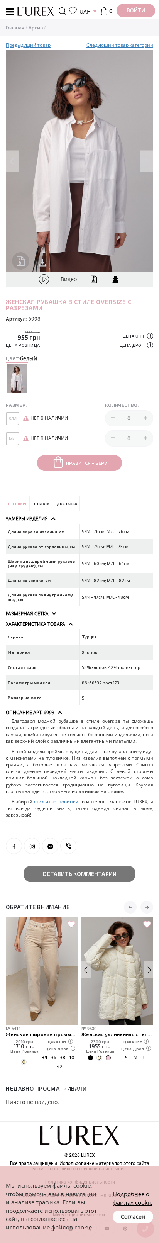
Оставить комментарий (79, 873)
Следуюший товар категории (119, 45)
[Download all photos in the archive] (20, 261)
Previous (12, 161)
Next (146, 161)
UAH (85, 11)
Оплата (41, 504)
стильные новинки (57, 801)
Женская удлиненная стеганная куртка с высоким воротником (117, 1034)
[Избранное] (73, 11)
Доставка (67, 504)
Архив (36, 27)
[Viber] (68, 846)
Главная (15, 27)
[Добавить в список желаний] (71, 925)
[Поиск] (64, 11)
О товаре (17, 504)
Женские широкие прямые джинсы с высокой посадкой (42, 1034)
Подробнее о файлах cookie (132, 1198)
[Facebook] (14, 846)
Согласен (133, 1216)
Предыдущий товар (28, 45)
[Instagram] (32, 846)
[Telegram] (50, 846)
